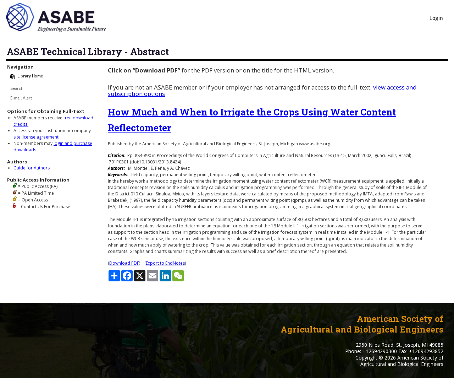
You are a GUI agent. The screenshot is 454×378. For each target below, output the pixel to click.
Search (16, 89)
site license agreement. (36, 137)
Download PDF (124, 263)
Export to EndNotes (165, 263)
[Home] (12, 76)
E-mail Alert (21, 99)
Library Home (30, 77)
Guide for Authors (31, 168)
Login (436, 18)
